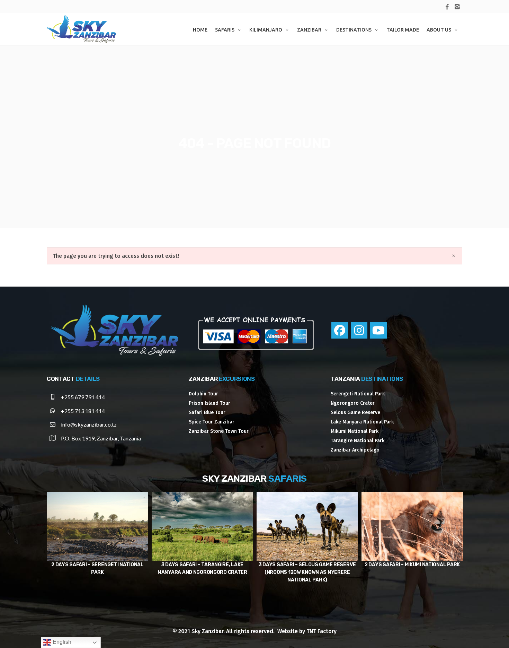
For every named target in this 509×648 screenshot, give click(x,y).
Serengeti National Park (358, 394)
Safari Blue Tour (207, 412)
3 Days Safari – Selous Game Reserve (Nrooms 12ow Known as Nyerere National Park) (202, 572)
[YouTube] (378, 330)
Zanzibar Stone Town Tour (219, 431)
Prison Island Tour (209, 403)
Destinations (354, 30)
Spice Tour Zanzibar (211, 422)
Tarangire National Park (357, 441)
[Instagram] (359, 330)
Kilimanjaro (265, 30)
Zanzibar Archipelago (355, 450)
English (61, 642)
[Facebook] (339, 330)
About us (439, 30)
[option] (97, 538)
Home (200, 30)
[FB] (447, 7)
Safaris (224, 30)
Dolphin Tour (203, 394)
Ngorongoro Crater (353, 403)
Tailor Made (402, 30)
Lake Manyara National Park (362, 422)
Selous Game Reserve (355, 412)
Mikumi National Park (354, 431)
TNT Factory (321, 631)
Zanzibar (309, 30)
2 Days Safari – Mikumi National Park (307, 565)
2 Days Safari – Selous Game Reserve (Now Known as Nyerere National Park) (412, 572)
